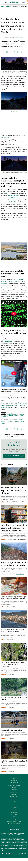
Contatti (14, 810)
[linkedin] (22, 853)
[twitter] (6, 853)
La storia (14, 814)
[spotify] (12, 853)
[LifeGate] (14, 2)
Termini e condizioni (14, 824)
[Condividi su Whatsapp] (18, 52)
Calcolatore (14, 796)
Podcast (14, 790)
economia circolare (13, 196)
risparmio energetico (15, 200)
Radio (14, 787)
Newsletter (14, 780)
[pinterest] (9, 853)
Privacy (14, 819)
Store (7, 2)
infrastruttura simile (8, 341)
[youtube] (15, 853)
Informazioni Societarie (14, 821)
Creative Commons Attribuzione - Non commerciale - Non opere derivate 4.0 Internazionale (13, 415)
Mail (14, 817)
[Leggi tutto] (26, 464)
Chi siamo (14, 812)
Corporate (14, 794)
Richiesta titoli (14, 792)
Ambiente (3, 502)
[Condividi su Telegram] (21, 52)
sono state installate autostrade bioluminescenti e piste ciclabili (13, 281)
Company (14, 807)
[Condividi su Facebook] (7, 52)
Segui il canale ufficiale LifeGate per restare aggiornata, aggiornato (14, 405)
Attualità (14, 778)
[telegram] (25, 853)
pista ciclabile (5, 138)
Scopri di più (18, 436)
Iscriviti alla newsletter (12, 455)
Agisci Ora (14, 799)
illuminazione (13, 198)
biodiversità (12, 202)
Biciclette (16, 421)
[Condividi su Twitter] (10, 52)
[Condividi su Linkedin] (14, 52)
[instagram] (18, 853)
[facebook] (3, 853)
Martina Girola (19, 37)
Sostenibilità (10, 421)
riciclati (6, 194)
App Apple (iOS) (14, 783)
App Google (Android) (14, 785)
